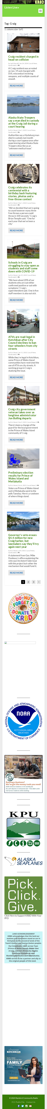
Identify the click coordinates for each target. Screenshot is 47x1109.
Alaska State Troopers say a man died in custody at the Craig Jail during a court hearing (23, 122)
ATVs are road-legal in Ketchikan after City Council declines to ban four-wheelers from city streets (22, 342)
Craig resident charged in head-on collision (23, 58)
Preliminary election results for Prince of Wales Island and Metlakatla (20, 477)
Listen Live (11, 7)
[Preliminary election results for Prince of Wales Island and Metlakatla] (23, 458)
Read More (16, 85)
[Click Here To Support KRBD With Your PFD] (23, 895)
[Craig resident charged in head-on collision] (23, 43)
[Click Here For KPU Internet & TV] (23, 828)
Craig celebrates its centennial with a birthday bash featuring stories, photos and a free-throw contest (22, 193)
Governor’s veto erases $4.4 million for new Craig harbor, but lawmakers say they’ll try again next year (23, 540)
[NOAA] (23, 721)
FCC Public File (18, 1102)
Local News (33, 63)
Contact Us (30, 1102)
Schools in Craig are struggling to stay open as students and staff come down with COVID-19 (23, 267)
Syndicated (12, 65)
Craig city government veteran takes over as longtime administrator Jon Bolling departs (22, 414)
